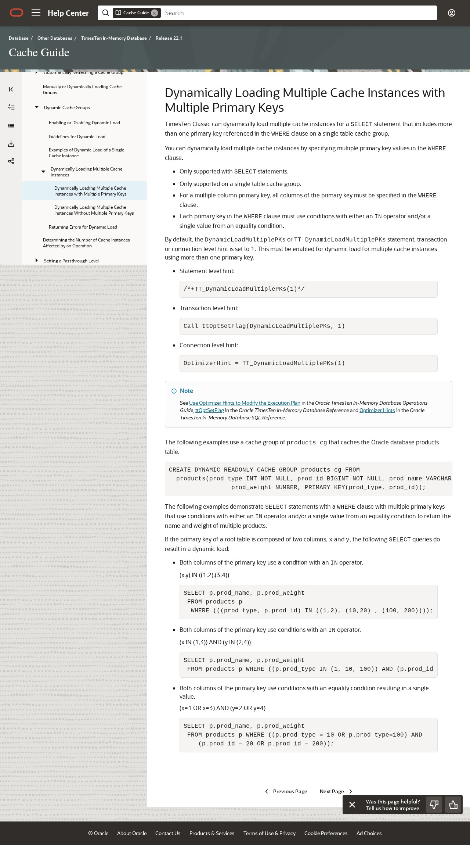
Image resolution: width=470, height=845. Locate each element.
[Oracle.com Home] (16, 12)
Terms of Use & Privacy (269, 833)
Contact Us (168, 833)
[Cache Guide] (11, 126)
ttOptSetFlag (209, 410)
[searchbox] (299, 13)
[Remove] (155, 13)
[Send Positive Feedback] (453, 804)
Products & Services (212, 833)
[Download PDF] (11, 143)
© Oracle (98, 833)
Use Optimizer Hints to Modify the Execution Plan (244, 403)
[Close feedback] (352, 804)
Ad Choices (369, 833)
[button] (36, 12)
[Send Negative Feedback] (434, 804)
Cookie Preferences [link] (326, 833)
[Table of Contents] (11, 89)
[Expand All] (11, 107)
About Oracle (132, 833)
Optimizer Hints (377, 410)
